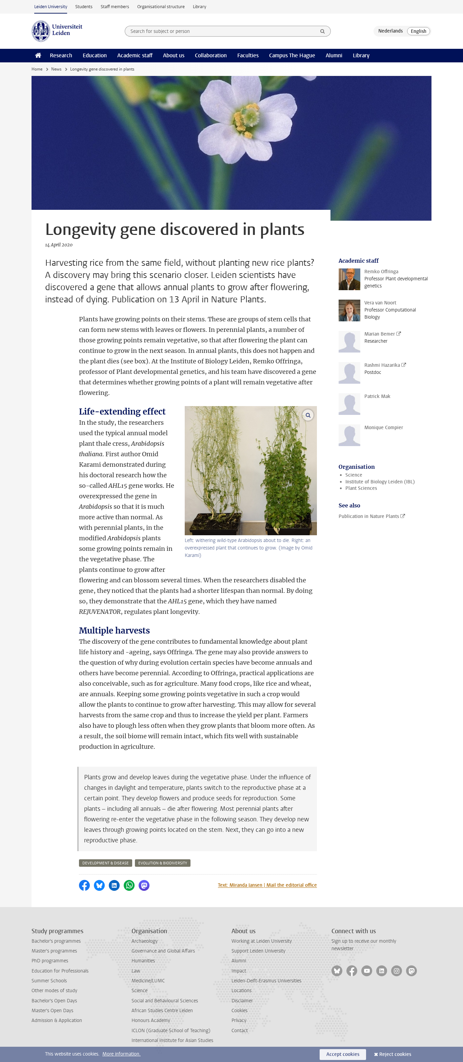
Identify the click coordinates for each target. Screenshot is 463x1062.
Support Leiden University (258, 951)
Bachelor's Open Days (54, 1001)
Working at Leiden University (262, 941)
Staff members (115, 6)
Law (136, 971)
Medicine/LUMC (148, 981)
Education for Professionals (60, 971)
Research (61, 55)
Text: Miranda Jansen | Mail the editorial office (267, 885)
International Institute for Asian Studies (172, 1040)
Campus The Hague (292, 55)
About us (173, 55)
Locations (241, 990)
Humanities (143, 961)
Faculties (248, 55)
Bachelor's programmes (56, 941)
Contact (240, 1030)
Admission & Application (57, 1020)
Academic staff (135, 55)
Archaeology (145, 941)
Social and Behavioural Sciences (165, 1001)
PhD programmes (50, 961)
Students (84, 6)
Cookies (239, 1010)
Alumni (334, 55)
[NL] (390, 31)
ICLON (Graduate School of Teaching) (171, 1030)
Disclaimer (242, 1001)
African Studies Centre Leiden (162, 1010)
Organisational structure (161, 6)
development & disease (105, 863)
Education (95, 55)
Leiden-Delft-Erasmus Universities (266, 981)
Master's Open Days (52, 1010)
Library (199, 6)
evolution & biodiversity (162, 863)
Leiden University (50, 6)
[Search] (323, 31)
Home (37, 69)
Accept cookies (342, 1054)
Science (353, 475)
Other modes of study (54, 990)
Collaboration (211, 55)
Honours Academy (151, 1020)
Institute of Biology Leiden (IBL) (380, 482)
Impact (239, 971)
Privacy (239, 1020)
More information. (121, 1054)
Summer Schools (49, 981)
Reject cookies (395, 1054)
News (56, 69)
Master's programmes (54, 951)
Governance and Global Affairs (163, 951)
